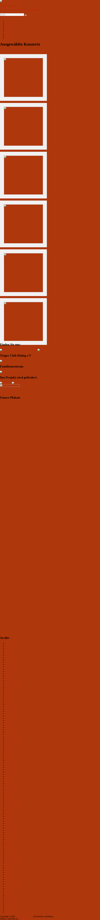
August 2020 (10, 788)
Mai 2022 (9, 753)
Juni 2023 (9, 723)
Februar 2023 (10, 732)
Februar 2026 (10, 655)
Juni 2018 (9, 842)
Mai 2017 (9, 870)
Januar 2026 (10, 657)
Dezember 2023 (11, 709)
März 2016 (9, 896)
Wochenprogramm (12, 26)
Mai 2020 (9, 795)
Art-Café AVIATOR (8, 5)
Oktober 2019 (11, 807)
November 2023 (12, 711)
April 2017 (9, 872)
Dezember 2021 (11, 765)
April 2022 (9, 755)
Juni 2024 (9, 695)
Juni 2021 (9, 779)
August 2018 (10, 837)
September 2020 (12, 786)
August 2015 (10, 910)
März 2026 (9, 653)
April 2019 (9, 821)
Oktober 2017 (11, 861)
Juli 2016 (9, 891)
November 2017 (12, 858)
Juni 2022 (9, 751)
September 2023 (12, 716)
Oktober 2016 (11, 886)
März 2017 (9, 875)
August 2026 (10, 643)
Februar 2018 (10, 851)
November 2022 (12, 739)
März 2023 (9, 730)
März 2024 (9, 702)
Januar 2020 (10, 800)
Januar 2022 (10, 762)
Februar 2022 (10, 760)
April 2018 (9, 846)
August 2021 (10, 774)
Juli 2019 (9, 814)
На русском (10, 38)
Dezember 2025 (11, 660)
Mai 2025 (9, 671)
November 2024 (12, 685)
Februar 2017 (10, 877)
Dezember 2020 (11, 781)
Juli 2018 (9, 839)
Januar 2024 (10, 706)
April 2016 (9, 893)
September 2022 (12, 744)
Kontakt (8, 35)
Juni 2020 (9, 793)
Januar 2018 (10, 854)
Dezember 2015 (11, 903)
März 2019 (9, 823)
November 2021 (12, 767)
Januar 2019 (10, 828)
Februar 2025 (10, 678)
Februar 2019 (10, 825)
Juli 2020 (9, 790)
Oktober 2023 (11, 713)
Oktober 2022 (11, 741)
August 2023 (10, 718)
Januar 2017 (10, 879)
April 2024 (9, 699)
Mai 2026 (9, 648)
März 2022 (9, 758)
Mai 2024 (9, 697)
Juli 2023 (9, 720)
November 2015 (12, 905)
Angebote (9, 28)
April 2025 (9, 674)
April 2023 (9, 727)
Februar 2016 (10, 898)
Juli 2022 (9, 748)
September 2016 (12, 889)
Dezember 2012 (11, 912)
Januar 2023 (10, 734)
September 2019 (12, 809)
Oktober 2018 (11, 832)
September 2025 (12, 667)
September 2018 (12, 835)
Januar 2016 (10, 900)
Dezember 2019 (11, 802)
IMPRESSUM (6, 392)
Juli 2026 (9, 646)
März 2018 (9, 849)
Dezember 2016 (11, 882)
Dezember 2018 (11, 830)
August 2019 (10, 811)
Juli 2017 (9, 868)
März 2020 (9, 797)
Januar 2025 (10, 681)
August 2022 (10, 746)
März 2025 (9, 676)
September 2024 (12, 690)
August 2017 (10, 865)
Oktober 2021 (11, 769)
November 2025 (12, 662)
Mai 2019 (9, 818)
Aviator (8, 24)
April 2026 (9, 650)
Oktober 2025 (11, 664)
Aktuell (8, 21)
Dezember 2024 (11, 683)
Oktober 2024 (11, 688)
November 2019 (12, 804)
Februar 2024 (10, 704)
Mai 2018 (9, 844)
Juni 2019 (9, 816)
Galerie (8, 33)
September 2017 (12, 863)
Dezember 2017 (11, 856)
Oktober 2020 (11, 783)
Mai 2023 (9, 725)
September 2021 (12, 772)
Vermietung (10, 31)
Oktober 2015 (11, 907)
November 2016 (12, 884)
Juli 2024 (9, 692)
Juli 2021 (9, 776)
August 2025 (10, 669)
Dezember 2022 (11, 737)
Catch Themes (25, 919)
